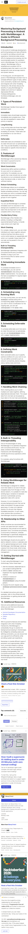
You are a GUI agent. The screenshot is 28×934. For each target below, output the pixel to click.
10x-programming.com (19, 21)
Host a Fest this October (11, 885)
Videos (5, 616)
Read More (5, 704)
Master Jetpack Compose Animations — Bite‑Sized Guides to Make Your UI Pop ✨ (13, 838)
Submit (6, 721)
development (21, 43)
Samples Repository (9, 614)
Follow (14, 800)
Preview (14, 721)
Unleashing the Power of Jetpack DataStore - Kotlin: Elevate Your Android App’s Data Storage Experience (13, 847)
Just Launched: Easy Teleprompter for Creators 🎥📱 (12, 830)
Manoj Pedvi (8, 18)
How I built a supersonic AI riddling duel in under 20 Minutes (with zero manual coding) (13, 761)
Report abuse (19, 726)
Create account (21, 2)
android (9, 43)
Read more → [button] (6, 787)
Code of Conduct (9, 726)
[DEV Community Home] (6, 2)
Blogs (4, 618)
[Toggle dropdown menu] (26, 664)
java (14, 43)
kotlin (3, 43)
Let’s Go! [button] (5, 931)
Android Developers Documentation (14, 612)
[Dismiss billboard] (26, 897)
